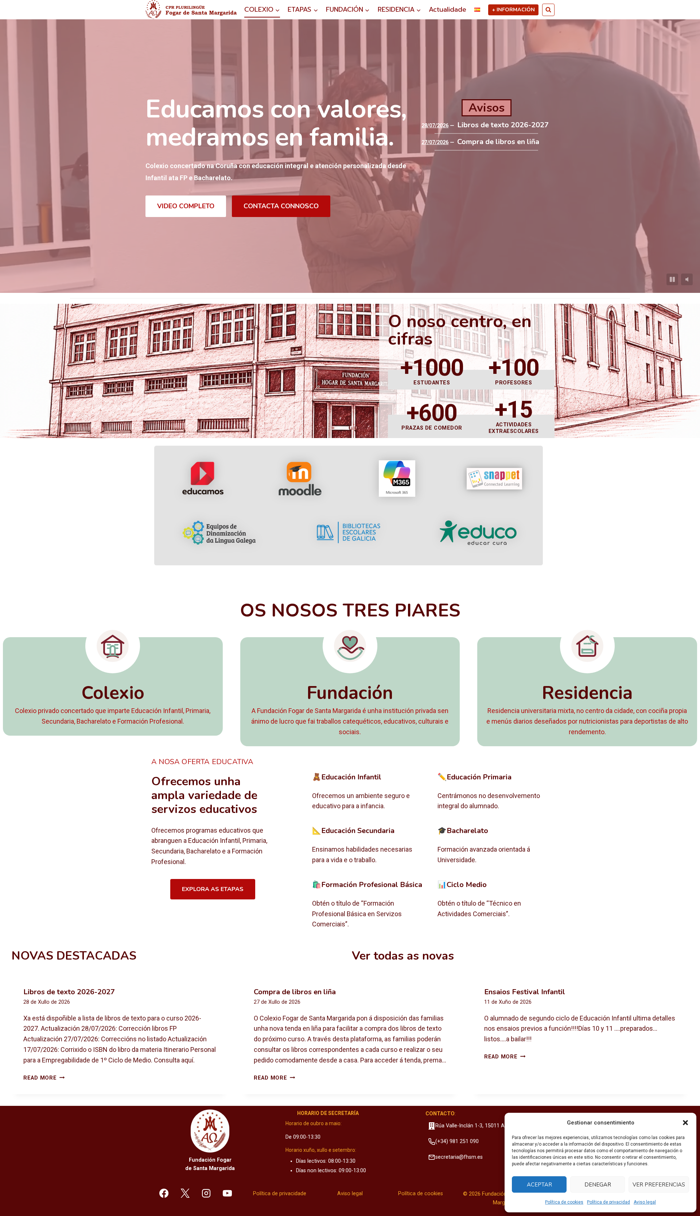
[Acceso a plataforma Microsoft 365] (397, 478)
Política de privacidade (279, 1193)
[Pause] (672, 279)
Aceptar (539, 1184)
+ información (513, 9)
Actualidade (447, 9)
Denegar (597, 1184)
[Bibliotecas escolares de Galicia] (348, 532)
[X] (185, 1193)
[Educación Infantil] (369, 792)
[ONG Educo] (478, 532)
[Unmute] (687, 279)
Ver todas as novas (403, 956)
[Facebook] (164, 1193)
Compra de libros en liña (498, 142)
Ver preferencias (659, 1184)
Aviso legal (645, 1202)
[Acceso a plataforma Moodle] (300, 478)
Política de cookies (564, 1202)
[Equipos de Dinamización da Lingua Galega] (219, 533)
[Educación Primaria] (495, 792)
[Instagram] (206, 1193)
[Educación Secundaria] (369, 845)
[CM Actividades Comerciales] (495, 905)
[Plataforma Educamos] (202, 478)
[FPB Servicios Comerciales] (369, 905)
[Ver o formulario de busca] (548, 10)
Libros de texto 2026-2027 (503, 125)
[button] (685, 1122)
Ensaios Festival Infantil (524, 992)
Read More (44, 1078)
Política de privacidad (608, 1202)
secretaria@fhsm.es (459, 1157)
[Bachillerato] (495, 845)
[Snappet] (494, 478)
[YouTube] (227, 1193)
